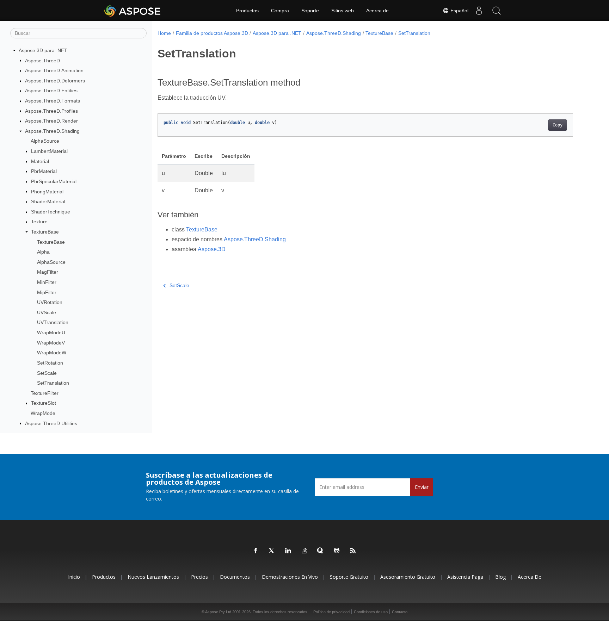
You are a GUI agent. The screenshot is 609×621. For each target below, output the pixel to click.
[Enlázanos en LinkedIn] (288, 550)
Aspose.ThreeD (42, 60)
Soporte (310, 10)
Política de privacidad (331, 612)
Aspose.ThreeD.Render (51, 121)
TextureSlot (43, 403)
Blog (500, 576)
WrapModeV (51, 343)
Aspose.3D (212, 249)
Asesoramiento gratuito (407, 576)
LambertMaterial (49, 151)
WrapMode (43, 413)
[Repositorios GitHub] (337, 550)
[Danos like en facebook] (255, 550)
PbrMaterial (44, 171)
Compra (280, 10)
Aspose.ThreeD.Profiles (51, 111)
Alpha (43, 252)
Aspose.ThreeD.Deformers (55, 80)
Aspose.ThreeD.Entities (51, 90)
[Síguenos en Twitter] (272, 550)
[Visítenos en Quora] (320, 550)
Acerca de (377, 10)
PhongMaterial (47, 191)
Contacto (399, 612)
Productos (247, 10)
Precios (199, 576)
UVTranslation (52, 322)
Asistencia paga (465, 576)
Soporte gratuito (349, 576)
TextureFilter (45, 393)
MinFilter (46, 282)
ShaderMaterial (48, 201)
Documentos (235, 576)
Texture (39, 221)
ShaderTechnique (50, 212)
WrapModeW (51, 352)
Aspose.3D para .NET (43, 50)
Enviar (422, 487)
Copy (557, 125)
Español (458, 10)
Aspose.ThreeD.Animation (54, 70)
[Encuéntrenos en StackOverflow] (304, 550)
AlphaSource (45, 141)
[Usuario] (479, 10)
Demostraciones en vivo (290, 576)
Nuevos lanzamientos (153, 576)
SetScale (47, 373)
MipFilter (46, 292)
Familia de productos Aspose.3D (212, 33)
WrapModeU (51, 332)
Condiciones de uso (371, 612)
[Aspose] (133, 10)
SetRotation (50, 363)
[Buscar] (496, 10)
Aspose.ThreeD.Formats (52, 101)
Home (164, 33)
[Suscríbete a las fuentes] (353, 550)
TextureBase (45, 232)
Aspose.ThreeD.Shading (52, 131)
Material (40, 161)
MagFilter (47, 272)
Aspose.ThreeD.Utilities (51, 423)
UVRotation (49, 302)
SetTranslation (53, 383)
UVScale (46, 312)
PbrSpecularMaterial (53, 181)
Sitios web (342, 10)
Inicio (74, 576)
